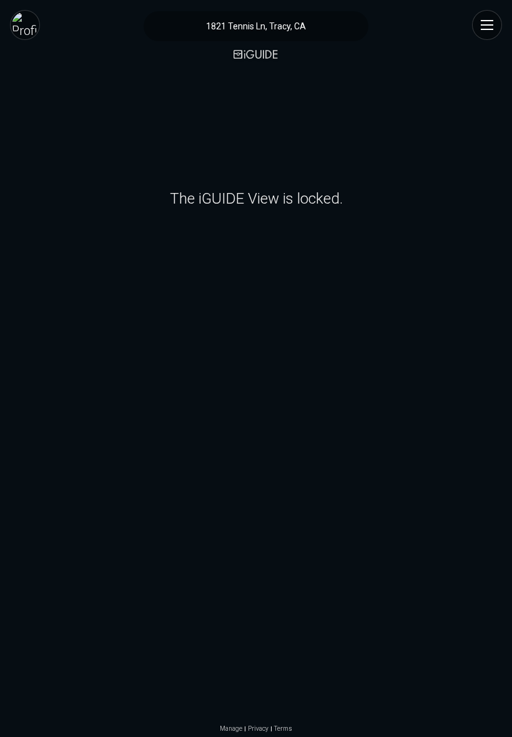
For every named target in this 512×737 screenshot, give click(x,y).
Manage (231, 729)
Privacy (258, 729)
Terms (283, 729)
